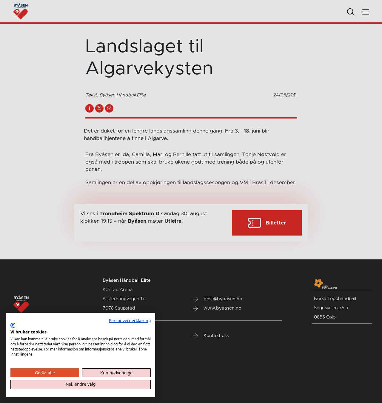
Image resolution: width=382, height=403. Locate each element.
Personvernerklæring (130, 320)
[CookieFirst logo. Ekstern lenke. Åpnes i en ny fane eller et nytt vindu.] (12, 325)
